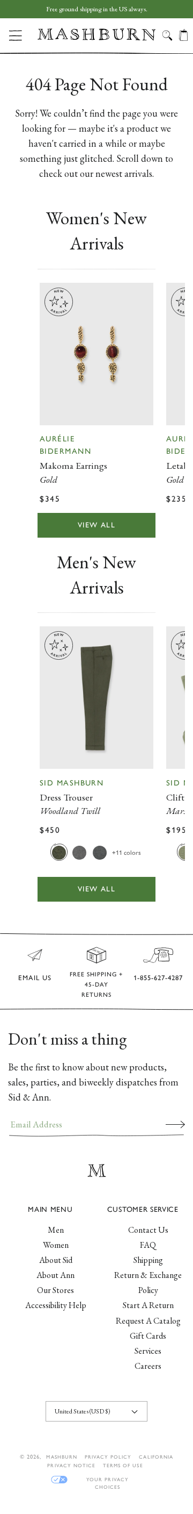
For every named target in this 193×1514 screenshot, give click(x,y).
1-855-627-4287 (158, 978)
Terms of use (123, 1465)
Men (56, 1230)
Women (56, 1245)
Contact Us (148, 1230)
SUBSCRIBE (175, 1124)
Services (148, 1350)
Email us (34, 978)
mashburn (61, 1457)
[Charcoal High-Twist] (99, 852)
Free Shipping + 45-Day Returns (96, 984)
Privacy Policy (108, 1457)
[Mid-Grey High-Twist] (79, 852)
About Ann (55, 1275)
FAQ (148, 1245)
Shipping (148, 1260)
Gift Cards (148, 1335)
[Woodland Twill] (59, 852)
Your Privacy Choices (107, 1479)
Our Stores (55, 1290)
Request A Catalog (148, 1320)
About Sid (55, 1260)
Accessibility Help (55, 1305)
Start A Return (148, 1305)
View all (96, 524)
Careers (148, 1366)
